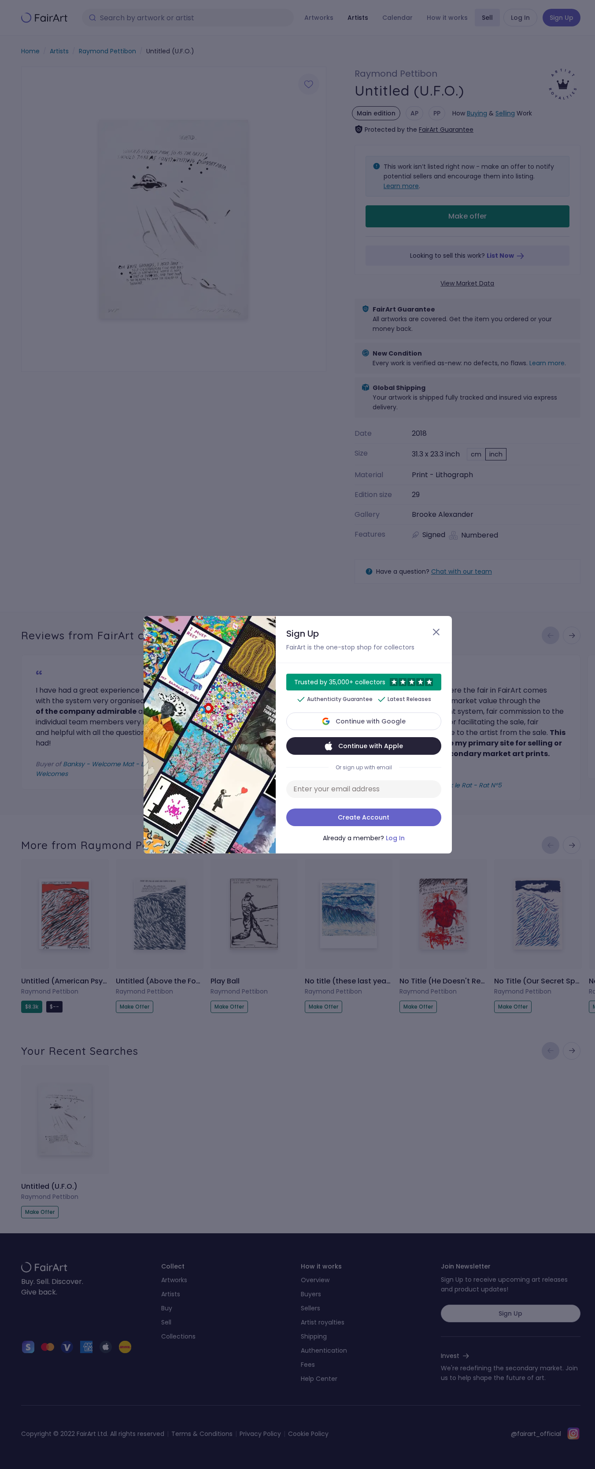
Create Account (363, 817)
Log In (395, 838)
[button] (297, 734)
